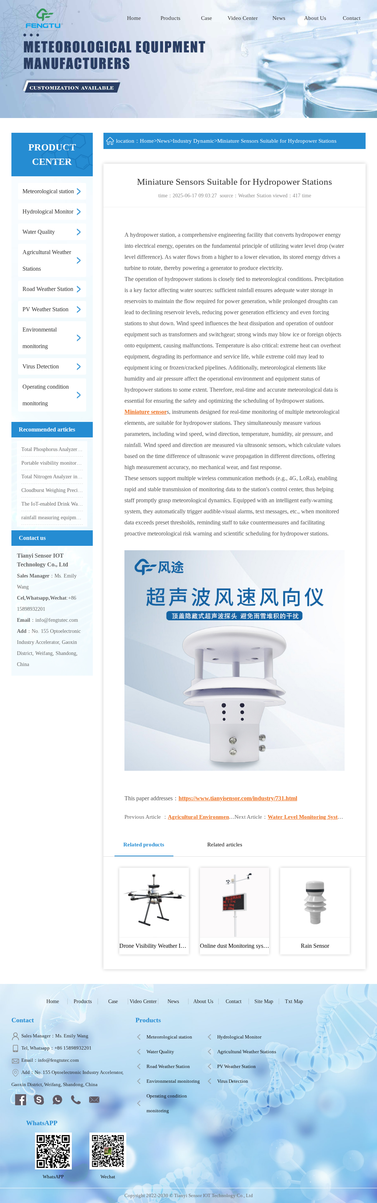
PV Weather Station (236, 1066)
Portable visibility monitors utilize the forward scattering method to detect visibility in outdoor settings (52, 463)
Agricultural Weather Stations (246, 1051)
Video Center (243, 18)
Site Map (263, 1001)
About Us (315, 18)
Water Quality (160, 1051)
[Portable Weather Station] (44, 17)
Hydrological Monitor (239, 1037)
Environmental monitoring (173, 1081)
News (278, 18)
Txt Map (294, 1001)
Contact (351, 18)
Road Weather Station (168, 1066)
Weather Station (254, 195)
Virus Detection (232, 1081)
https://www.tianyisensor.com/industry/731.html (238, 798)
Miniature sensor (145, 412)
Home (134, 18)
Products (170, 18)
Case (206, 18)
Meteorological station (169, 1037)
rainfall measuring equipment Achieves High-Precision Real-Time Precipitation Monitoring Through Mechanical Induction (52, 517)
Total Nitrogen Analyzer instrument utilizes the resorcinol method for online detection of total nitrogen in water (52, 476)
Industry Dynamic (193, 141)
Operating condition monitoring (167, 1103)
